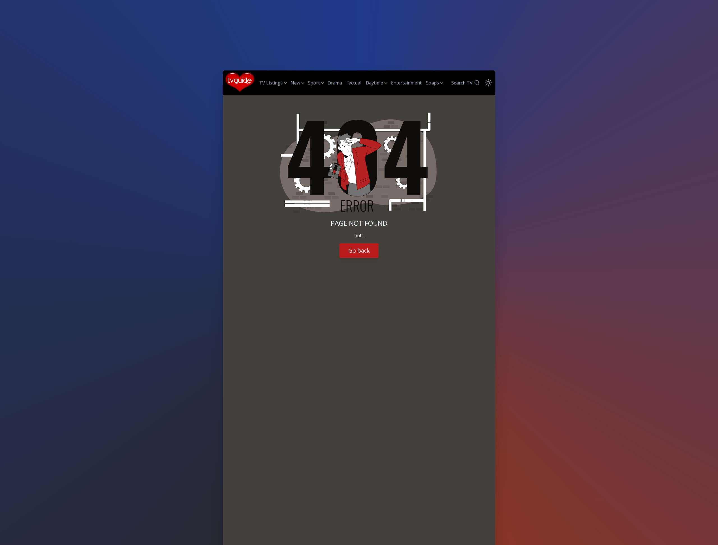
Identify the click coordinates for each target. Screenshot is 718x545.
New (295, 83)
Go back (359, 250)
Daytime (374, 83)
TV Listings (271, 83)
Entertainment (406, 83)
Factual (353, 83)
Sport (314, 83)
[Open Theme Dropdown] (488, 82)
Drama (335, 83)
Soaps (432, 83)
